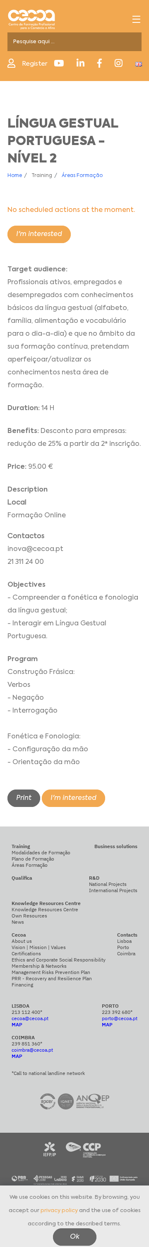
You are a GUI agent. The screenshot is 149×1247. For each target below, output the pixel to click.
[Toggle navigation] (136, 19)
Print (23, 798)
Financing (22, 984)
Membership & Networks (39, 966)
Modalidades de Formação (41, 852)
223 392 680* (117, 1012)
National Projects (108, 884)
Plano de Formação (33, 859)
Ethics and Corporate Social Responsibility (59, 960)
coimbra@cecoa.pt (32, 1050)
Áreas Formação (82, 175)
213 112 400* (27, 1012)
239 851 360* (27, 1043)
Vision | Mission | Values (39, 947)
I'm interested (39, 234)
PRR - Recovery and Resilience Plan (52, 978)
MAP (17, 1024)
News (18, 922)
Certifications (26, 953)
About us (22, 941)
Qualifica (22, 878)
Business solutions (115, 846)
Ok (74, 1237)
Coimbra (126, 953)
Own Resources (29, 915)
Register (34, 64)
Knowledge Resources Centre (45, 909)
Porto (123, 947)
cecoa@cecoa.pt (30, 1018)
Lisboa (124, 941)
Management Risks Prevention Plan (51, 972)
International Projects (113, 890)
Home (14, 175)
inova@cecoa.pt (35, 549)
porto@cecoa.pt (119, 1018)
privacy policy (59, 1210)
